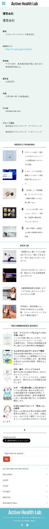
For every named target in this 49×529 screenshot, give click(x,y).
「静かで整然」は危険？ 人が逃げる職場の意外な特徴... (34, 232)
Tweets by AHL (9, 437)
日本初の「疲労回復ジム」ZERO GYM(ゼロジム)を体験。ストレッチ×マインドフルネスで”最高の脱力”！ (33, 311)
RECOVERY (7, 474)
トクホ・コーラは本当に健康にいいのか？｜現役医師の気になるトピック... (34, 177)
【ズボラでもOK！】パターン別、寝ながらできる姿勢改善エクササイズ (33, 273)
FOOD (5, 486)
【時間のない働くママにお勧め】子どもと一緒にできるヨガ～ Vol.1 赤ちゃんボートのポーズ (32, 256)
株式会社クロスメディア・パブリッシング (24, 131)
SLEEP (5, 480)
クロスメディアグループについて (11, 517)
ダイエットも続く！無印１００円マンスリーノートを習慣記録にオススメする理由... (34, 158)
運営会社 (32, 521)
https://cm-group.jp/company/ (19, 49)
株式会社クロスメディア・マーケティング (24, 126)
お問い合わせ (25, 517)
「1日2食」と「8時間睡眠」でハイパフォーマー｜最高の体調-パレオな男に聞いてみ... (34, 196)
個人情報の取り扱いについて (38, 517)
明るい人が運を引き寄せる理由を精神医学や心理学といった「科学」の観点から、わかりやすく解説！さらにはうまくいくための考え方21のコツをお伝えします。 (24, 413)
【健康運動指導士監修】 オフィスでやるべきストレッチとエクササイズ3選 (33, 291)
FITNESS (6, 491)
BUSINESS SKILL (10, 503)
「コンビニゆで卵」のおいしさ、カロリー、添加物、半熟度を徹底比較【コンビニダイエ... (34, 215)
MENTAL (7, 497)
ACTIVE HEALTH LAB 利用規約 (21, 521)
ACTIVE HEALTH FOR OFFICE (15, 468)
